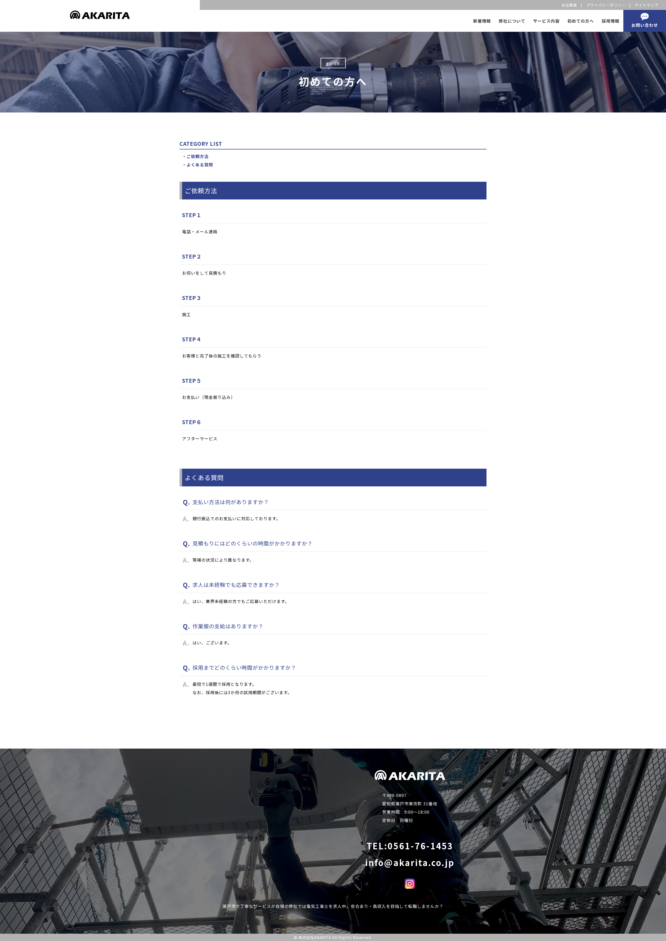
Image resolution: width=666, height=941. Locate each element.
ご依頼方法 (198, 156)
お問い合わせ (644, 25)
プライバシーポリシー (605, 5)
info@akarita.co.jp (409, 862)
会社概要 (569, 5)
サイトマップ (646, 5)
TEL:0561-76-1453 (410, 846)
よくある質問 (200, 164)
